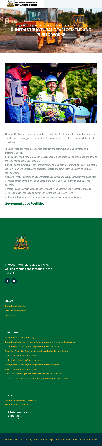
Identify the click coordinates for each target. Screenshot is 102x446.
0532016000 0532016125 (14, 417)
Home (24, 25)
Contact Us (10, 315)
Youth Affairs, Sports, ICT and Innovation (23, 360)
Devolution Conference (15, 310)
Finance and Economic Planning (19, 337)
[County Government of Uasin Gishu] (22, 3)
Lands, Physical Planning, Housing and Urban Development (32, 346)
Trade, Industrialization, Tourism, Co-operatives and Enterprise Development (40, 342)
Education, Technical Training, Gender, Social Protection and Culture (36, 351)
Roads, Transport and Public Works (21, 355)
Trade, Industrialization (15, 306)
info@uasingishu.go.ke (19, 411)
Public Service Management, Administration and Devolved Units (34, 373)
